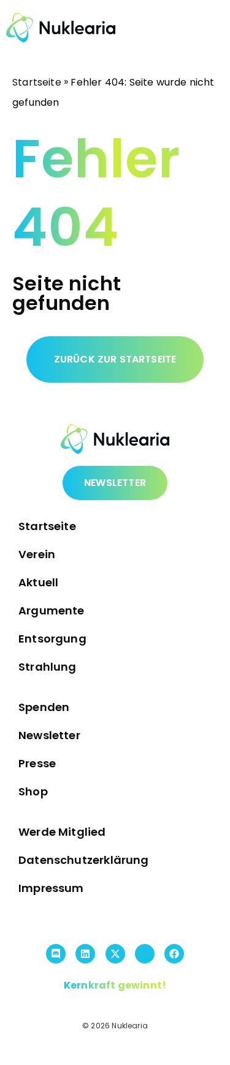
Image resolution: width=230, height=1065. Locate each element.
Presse (37, 763)
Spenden (43, 707)
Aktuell (38, 582)
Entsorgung (52, 638)
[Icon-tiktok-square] (145, 954)
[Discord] (56, 954)
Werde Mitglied (62, 831)
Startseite (36, 82)
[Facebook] (174, 954)
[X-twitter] (115, 954)
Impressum (51, 888)
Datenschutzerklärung (83, 860)
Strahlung (47, 666)
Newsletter (49, 735)
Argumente (51, 610)
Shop (33, 791)
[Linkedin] (85, 954)
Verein (36, 554)
